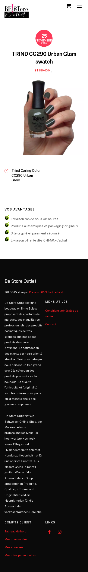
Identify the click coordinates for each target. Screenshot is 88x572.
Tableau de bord (15, 531)
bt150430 (42, 70)
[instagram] (60, 531)
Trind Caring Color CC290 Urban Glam (26, 175)
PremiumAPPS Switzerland (46, 292)
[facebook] (49, 531)
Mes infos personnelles (20, 555)
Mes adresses (13, 547)
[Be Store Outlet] (16, 16)
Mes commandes (15, 539)
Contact (50, 324)
